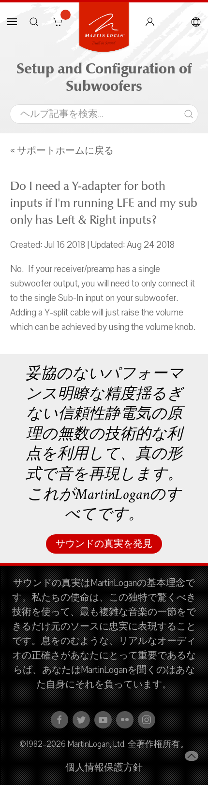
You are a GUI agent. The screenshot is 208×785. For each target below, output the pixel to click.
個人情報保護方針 (104, 767)
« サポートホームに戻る (62, 150)
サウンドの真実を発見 (104, 544)
